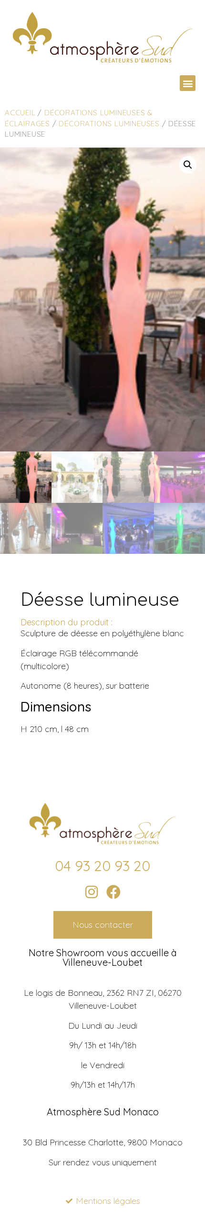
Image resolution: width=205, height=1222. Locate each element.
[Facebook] (113, 892)
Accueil (20, 112)
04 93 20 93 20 (102, 866)
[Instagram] (91, 892)
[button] (187, 83)
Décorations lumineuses (109, 123)
